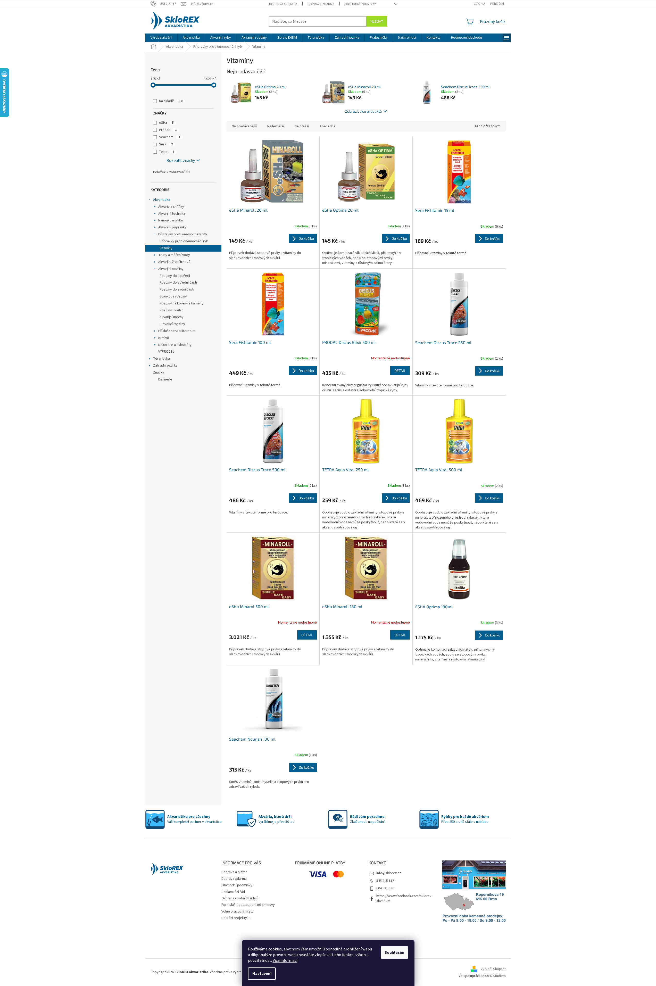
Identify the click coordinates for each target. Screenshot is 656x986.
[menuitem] (161, 38)
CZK (477, 4)
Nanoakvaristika (170, 220)
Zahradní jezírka (165, 365)
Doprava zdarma (321, 4)
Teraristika (161, 358)
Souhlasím (394, 952)
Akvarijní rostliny (171, 268)
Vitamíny (166, 248)
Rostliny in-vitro (172, 310)
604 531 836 (385, 888)
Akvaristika (161, 199)
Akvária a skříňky (171, 206)
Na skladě (170, 101)
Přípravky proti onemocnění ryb (182, 234)
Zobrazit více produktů (363, 111)
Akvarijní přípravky (172, 227)
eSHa (166, 122)
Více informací (285, 960)
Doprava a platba (283, 4)
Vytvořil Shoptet (493, 969)
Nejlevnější (275, 126)
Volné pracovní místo (237, 911)
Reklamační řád (233, 891)
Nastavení (261, 973)
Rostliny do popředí (175, 275)
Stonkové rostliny (173, 296)
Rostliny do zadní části (177, 289)
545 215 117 (385, 880)
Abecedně (328, 126)
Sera (166, 144)
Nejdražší (302, 126)
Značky (158, 372)
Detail (400, 370)
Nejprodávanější (244, 126)
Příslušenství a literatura (177, 331)
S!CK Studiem (495, 976)
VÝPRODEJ (166, 351)
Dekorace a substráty (175, 344)
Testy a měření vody (174, 255)
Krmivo (163, 338)
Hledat (376, 21)
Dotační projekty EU (236, 918)
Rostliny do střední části (178, 282)
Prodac (168, 129)
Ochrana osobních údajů (239, 898)
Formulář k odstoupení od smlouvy (248, 904)
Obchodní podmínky (360, 4)
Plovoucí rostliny (172, 324)
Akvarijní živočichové (174, 261)
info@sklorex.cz (388, 873)
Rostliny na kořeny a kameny (181, 303)
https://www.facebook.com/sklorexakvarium (403, 898)
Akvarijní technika (171, 213)
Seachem (169, 137)
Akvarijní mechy (172, 317)
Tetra (166, 151)
